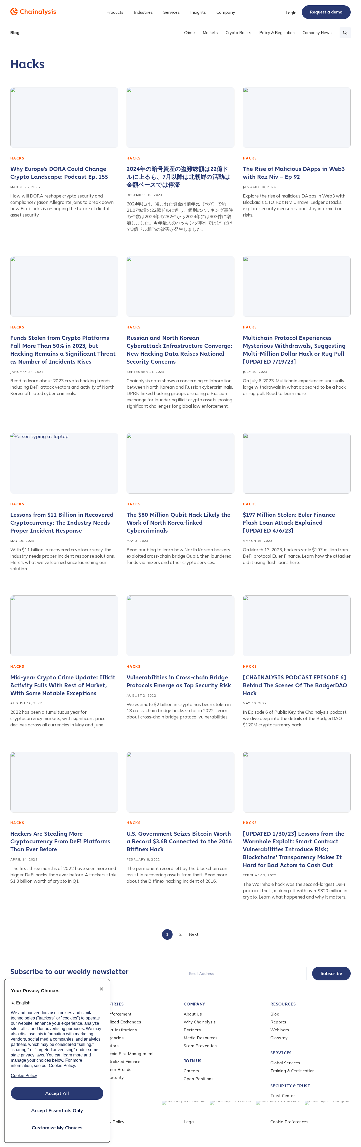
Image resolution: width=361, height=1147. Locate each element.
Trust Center (282, 1095)
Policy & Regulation (277, 32)
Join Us (192, 1060)
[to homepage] (33, 11)
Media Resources (201, 1037)
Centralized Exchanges (119, 1021)
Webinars (279, 1029)
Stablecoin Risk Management (125, 1053)
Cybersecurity (110, 1077)
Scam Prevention (200, 1045)
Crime (189, 32)
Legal (189, 1121)
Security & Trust (290, 1085)
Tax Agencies (110, 1037)
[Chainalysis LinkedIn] (184, 1103)
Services (281, 1052)
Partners (192, 1029)
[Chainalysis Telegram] (328, 1103)
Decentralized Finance (119, 1061)
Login (291, 12)
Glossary (279, 1037)
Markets (210, 32)
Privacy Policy (110, 1121)
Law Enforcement (114, 1014)
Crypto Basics (238, 32)
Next (193, 934)
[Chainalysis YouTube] (278, 1103)
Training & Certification (292, 1070)
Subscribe (331, 973)
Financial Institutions (117, 1029)
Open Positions (199, 1078)
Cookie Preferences (289, 1121)
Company (194, 1004)
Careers (191, 1070)
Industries (110, 1004)
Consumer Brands (114, 1069)
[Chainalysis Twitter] (231, 1103)
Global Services (285, 1062)
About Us (193, 1014)
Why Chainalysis (200, 1021)
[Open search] (345, 32)
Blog (15, 32)
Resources (283, 1004)
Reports (278, 1021)
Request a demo (326, 12)
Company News (317, 32)
